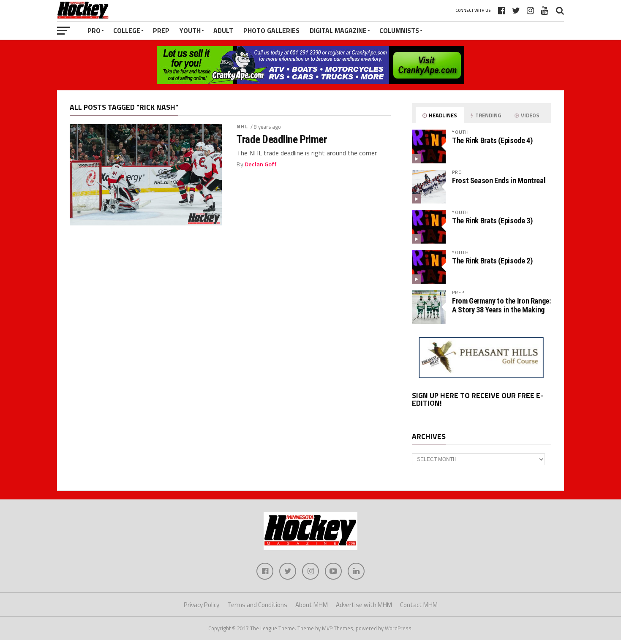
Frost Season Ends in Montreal (498, 180)
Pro (94, 30)
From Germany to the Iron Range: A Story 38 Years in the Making (501, 305)
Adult (223, 30)
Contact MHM (419, 605)
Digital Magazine (338, 30)
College (126, 30)
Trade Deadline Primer (282, 139)
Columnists (399, 30)
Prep (161, 30)
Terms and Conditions (257, 605)
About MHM (311, 605)
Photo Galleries (271, 30)
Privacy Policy (201, 605)
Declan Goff (261, 164)
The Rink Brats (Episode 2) (492, 260)
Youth (190, 30)
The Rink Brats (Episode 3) (492, 220)
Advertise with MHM (364, 605)
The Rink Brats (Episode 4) (492, 140)
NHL (242, 126)
